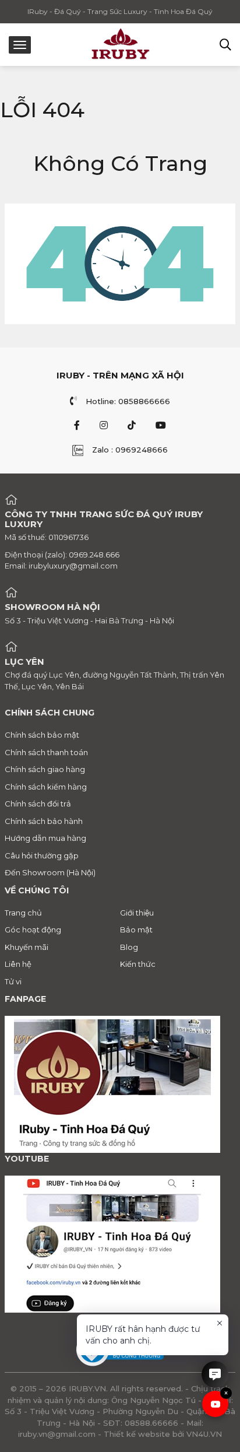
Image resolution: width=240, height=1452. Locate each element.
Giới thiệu (137, 912)
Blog (129, 947)
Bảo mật (136, 929)
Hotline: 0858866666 (128, 401)
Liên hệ (18, 964)
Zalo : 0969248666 (130, 449)
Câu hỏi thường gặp (42, 855)
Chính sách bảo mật (42, 734)
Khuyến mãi (26, 947)
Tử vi (13, 981)
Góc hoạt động (33, 929)
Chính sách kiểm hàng (46, 786)
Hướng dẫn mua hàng (45, 838)
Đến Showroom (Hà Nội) (50, 872)
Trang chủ (23, 912)
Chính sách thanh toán (46, 752)
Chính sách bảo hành (44, 821)
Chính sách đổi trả (38, 803)
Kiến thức (138, 964)
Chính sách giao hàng (45, 769)
